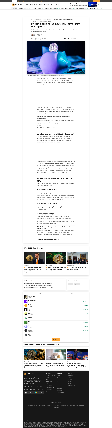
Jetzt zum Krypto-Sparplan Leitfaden (46, 127)
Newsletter (59, 390)
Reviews (59, 382)
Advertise (90, 1)
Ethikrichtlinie (49, 392)
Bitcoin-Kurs (50, 78)
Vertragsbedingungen (32, 405)
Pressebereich (71, 385)
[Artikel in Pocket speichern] (45, 39)
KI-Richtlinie (49, 398)
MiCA (52, 4)
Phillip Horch (39, 34)
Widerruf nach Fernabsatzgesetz (77, 405)
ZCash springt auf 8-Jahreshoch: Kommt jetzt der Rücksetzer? (38, 283)
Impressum (49, 383)
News (58, 375)
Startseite (33, 19)
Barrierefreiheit (50, 387)
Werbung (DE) (71, 383)
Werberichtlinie (50, 394)
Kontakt (70, 379)
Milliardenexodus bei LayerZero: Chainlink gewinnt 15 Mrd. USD (38, 287)
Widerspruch (56, 407)
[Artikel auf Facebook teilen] (36, 39)
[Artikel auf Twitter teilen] (38, 39)
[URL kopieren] (50, 39)
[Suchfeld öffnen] (99, 4)
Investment (49, 19)
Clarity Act (57, 4)
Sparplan (77, 284)
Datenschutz (49, 385)
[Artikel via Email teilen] (47, 39)
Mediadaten (49, 381)
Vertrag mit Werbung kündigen (61, 405)
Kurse (58, 377)
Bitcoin (27, 4)
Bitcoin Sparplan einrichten (57, 199)
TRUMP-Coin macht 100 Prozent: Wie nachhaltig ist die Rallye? (38, 285)
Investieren (46, 4)
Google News (60, 392)
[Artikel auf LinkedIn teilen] (40, 39)
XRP (37, 4)
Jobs (47, 379)
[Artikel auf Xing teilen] (43, 39)
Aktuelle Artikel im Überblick (41, 19)
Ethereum (32, 4)
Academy (59, 386)
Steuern (41, 4)
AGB (53, 413)
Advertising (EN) (72, 381)
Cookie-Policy (49, 405)
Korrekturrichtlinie (50, 396)
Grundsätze (49, 389)
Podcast (59, 384)
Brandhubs (59, 388)
